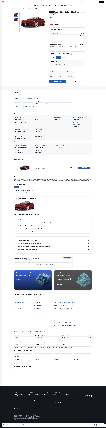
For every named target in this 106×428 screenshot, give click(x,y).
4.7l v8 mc (35, 8)
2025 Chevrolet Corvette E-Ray (41, 355)
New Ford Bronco (37, 308)
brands (19, 8)
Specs (16, 88)
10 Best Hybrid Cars (17, 408)
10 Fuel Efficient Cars (17, 405)
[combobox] (67, 25)
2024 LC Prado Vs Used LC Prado (34, 403)
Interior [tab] (22, 187)
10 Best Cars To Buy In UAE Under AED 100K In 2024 (62, 322)
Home (15, 8)
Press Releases (66, 394)
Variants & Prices (24, 88)
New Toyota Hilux (37, 302)
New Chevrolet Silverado (38, 311)
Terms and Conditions (57, 402)
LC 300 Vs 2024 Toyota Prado (33, 400)
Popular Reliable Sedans (46, 400)
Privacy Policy (55, 399)
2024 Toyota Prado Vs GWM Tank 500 (33, 395)
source (73, 54)
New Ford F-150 (17, 311)
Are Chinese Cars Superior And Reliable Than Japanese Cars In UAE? (66, 325)
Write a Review (67, 258)
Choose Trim (52, 22)
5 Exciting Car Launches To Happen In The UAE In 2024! (63, 305)
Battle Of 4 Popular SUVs (32, 397)
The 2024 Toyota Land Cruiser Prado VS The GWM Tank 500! (64, 302)
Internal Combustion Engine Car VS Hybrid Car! (62, 311)
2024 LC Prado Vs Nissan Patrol (33, 405)
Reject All (100, 424)
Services (53, 5)
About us (54, 394)
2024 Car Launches (45, 403)
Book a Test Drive (76, 81)
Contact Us (55, 397)
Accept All (92, 424)
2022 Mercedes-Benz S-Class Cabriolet (21, 355)
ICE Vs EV (43, 397)
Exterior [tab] (16, 187)
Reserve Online (57, 81)
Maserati (24, 8)
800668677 (17, 375)
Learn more (26, 424)
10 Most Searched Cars (18, 397)
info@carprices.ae (88, 394)
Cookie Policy (55, 404)
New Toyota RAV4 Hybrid (19, 302)
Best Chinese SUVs (45, 405)
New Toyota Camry (18, 305)
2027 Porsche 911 (77, 355)
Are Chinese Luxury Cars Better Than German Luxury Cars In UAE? (65, 314)
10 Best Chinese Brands (18, 400)
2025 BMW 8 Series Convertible (61, 355)
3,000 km (63, 57)
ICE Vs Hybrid (44, 394)
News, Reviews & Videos (62, 5)
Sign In (101, 2)
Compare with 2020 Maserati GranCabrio (22, 361)
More (70, 5)
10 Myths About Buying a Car (19, 403)
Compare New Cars (46, 5)
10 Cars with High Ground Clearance (18, 395)
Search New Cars (37, 5)
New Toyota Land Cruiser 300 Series (40, 299)
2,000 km (58, 57)
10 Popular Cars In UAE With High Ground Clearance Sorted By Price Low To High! (68, 308)
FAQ (32, 88)
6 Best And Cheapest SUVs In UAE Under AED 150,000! (63, 319)
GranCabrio (30, 8)
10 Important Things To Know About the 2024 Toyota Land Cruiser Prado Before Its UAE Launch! (70, 299)
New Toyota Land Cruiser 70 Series (21, 299)
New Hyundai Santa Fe (19, 308)
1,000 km (52, 57)
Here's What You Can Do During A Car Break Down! (63, 316)
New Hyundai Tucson (37, 305)
